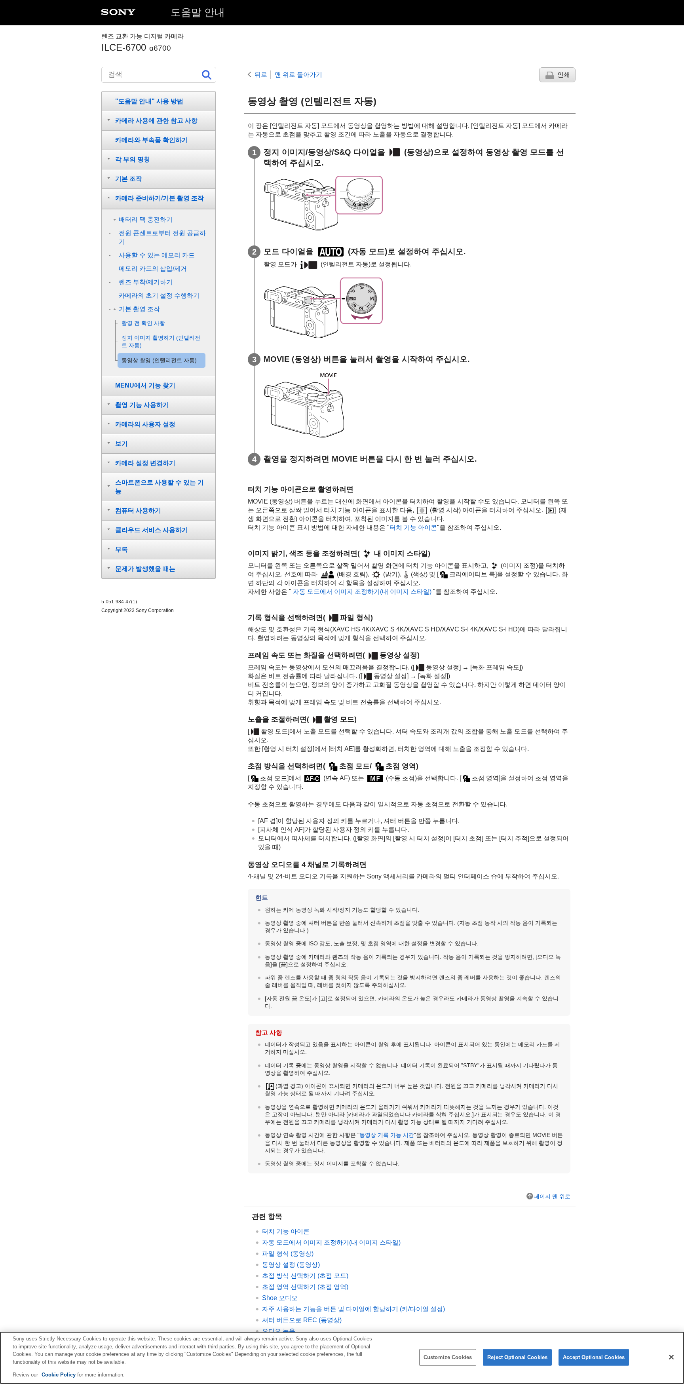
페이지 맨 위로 (552, 1196)
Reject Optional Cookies (517, 1357)
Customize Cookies (448, 1357)
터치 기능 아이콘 (413, 527)
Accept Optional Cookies (594, 1357)
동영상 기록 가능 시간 (386, 1135)
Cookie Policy (59, 1375)
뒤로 (261, 74)
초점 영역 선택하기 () (305, 1286)
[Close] (671, 1357)
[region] (342, 1358)
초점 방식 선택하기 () (305, 1275)
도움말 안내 (198, 12)
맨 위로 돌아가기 (298, 74)
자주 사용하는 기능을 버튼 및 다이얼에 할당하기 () (353, 1309)
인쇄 (563, 74)
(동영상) (291, 1264)
